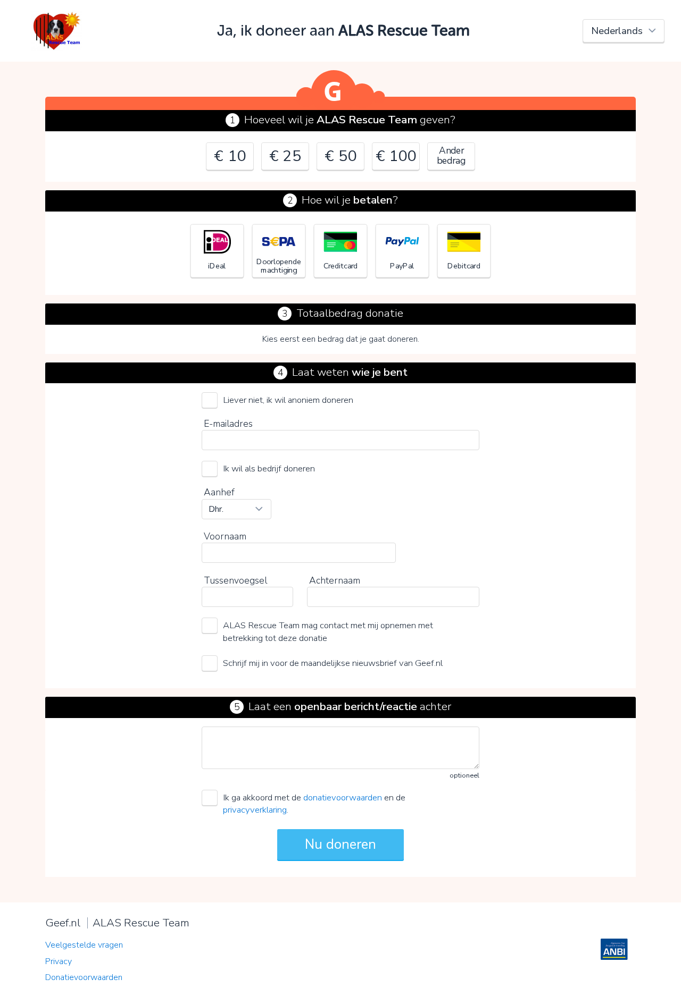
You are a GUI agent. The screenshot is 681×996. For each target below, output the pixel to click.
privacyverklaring (255, 810)
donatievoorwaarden (342, 797)
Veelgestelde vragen (84, 945)
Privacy (58, 961)
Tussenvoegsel (235, 580)
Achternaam (334, 580)
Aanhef (219, 492)
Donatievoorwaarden (83, 977)
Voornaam (225, 536)
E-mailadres (228, 423)
